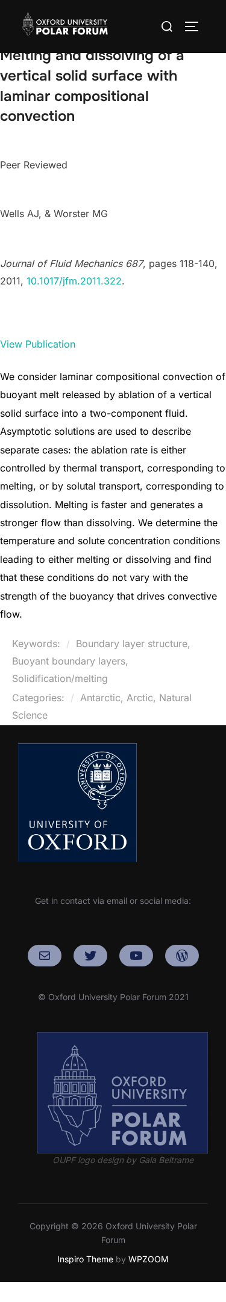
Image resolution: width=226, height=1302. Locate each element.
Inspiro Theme (85, 1259)
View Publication (37, 344)
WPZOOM (148, 1259)
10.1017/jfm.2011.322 (74, 281)
